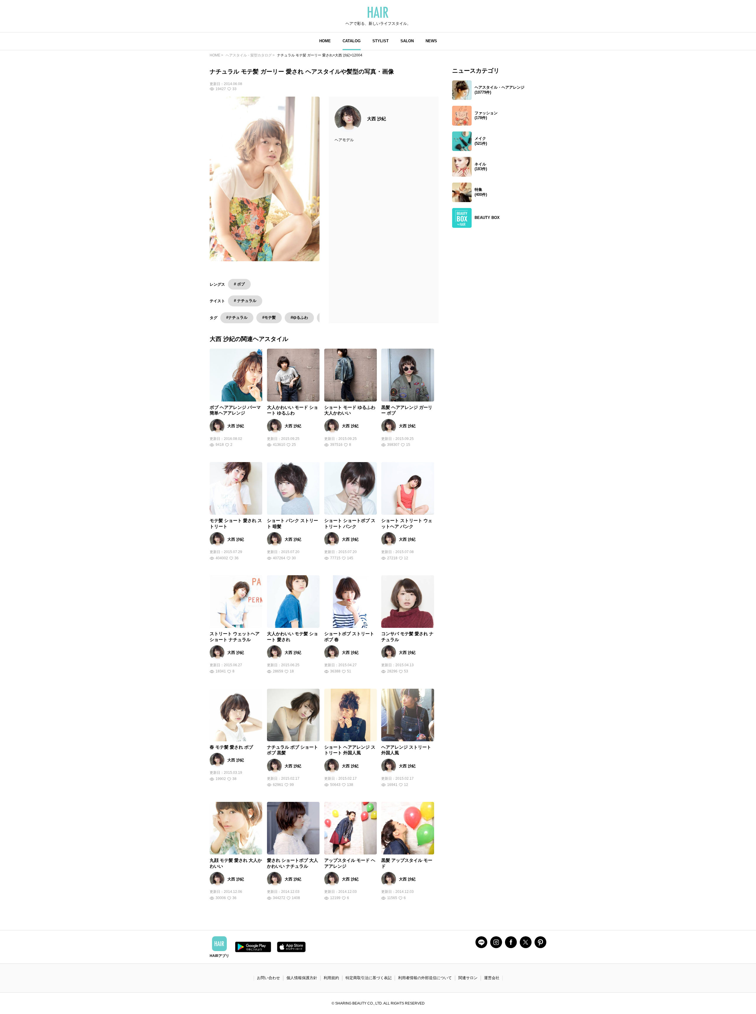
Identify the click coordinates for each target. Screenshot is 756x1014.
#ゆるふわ (299, 317)
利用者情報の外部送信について (425, 978)
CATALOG (352, 41)
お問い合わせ (268, 978)
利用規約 (331, 978)
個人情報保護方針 (301, 978)
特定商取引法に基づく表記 (369, 978)
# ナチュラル (245, 300)
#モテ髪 (269, 317)
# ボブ (239, 284)
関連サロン (468, 978)
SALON (407, 41)
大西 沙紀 (376, 118)
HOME (325, 41)
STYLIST (380, 41)
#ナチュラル (236, 317)
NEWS (431, 41)
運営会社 (491, 978)
